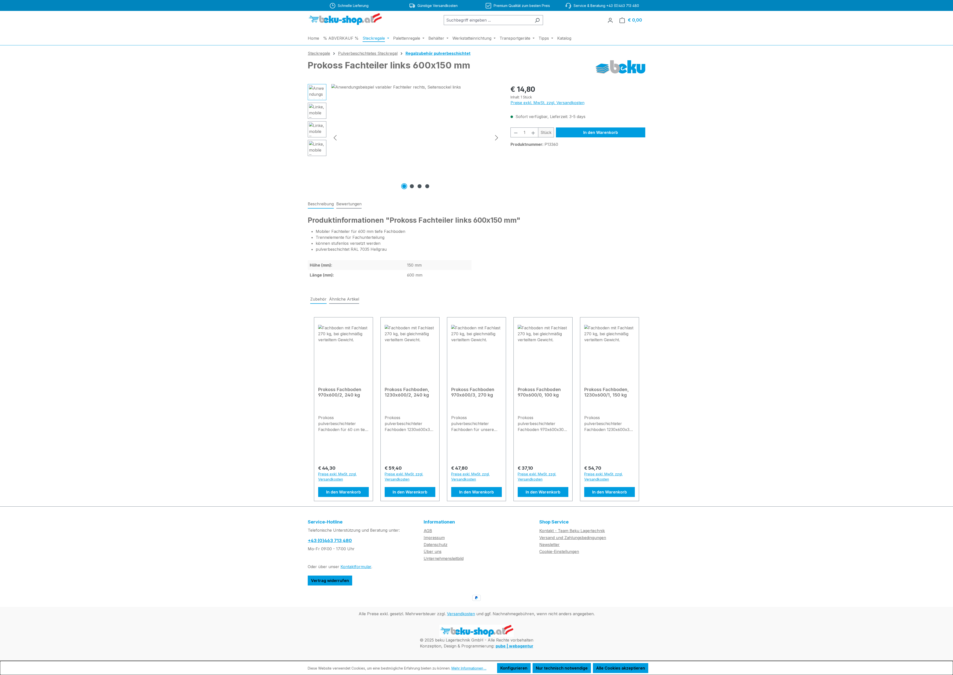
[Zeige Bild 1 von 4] (404, 186)
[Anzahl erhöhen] (533, 132)
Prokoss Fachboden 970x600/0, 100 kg (539, 392)
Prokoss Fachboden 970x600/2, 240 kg (339, 392)
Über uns (433, 551)
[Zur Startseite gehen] (345, 19)
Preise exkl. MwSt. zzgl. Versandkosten (547, 102)
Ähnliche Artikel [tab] (344, 299)
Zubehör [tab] (318, 299)
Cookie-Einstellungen (559, 551)
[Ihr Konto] (610, 20)
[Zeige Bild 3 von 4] (420, 186)
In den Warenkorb (600, 132)
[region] (404, 137)
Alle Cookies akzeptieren (620, 668)
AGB (428, 530)
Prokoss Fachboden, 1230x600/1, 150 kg (606, 392)
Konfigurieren (513, 668)
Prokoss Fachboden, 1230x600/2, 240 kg (407, 392)
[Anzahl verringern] (516, 132)
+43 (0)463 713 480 (330, 540)
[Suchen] (537, 20)
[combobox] (488, 20)
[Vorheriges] (335, 137)
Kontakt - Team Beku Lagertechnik (572, 530)
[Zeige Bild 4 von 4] (427, 186)
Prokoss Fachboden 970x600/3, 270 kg (472, 392)
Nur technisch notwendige (562, 668)
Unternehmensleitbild (444, 558)
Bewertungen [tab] (349, 203)
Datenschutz (435, 544)
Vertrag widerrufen (330, 580)
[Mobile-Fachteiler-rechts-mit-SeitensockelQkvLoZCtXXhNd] (415, 137)
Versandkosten (461, 613)
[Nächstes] (496, 137)
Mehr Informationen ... (468, 668)
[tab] (321, 204)
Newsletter (549, 544)
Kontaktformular (355, 566)
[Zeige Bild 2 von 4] (412, 186)
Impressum (434, 537)
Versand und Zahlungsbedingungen (572, 537)
